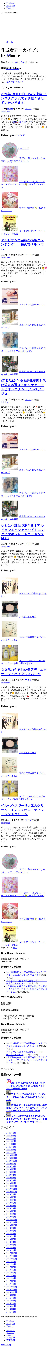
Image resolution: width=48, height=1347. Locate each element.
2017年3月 (11, 1278)
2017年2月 (11, 1281)
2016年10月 (11, 1292)
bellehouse (5, 111)
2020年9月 (11, 1164)
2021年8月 (11, 1133)
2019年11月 (11, 1189)
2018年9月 (11, 1228)
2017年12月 (11, 1253)
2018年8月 (11, 1231)
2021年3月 (11, 1147)
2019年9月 (11, 1194)
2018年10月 (11, 1225)
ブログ (28, 108)
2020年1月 (11, 1183)
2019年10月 (11, 1191)
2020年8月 (11, 1166)
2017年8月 (11, 1264)
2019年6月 (11, 1203)
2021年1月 (11, 1152)
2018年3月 (11, 1245)
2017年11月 (11, 1256)
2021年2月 (11, 1150)
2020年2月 (11, 1180)
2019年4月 (11, 1208)
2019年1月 (11, 1217)
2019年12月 (11, 1186)
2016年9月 (11, 1295)
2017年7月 (11, 1267)
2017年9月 (11, 1261)
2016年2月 (11, 1312)
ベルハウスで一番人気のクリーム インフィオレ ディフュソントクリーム (22, 810)
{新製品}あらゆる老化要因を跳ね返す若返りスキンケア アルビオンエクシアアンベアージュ (26, 989)
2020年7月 (11, 1169)
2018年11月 (11, 1222)
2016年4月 (11, 1309)
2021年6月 (11, 1138)
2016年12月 (11, 1287)
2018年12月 (11, 1219)
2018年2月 (11, 1247)
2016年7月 (11, 1301)
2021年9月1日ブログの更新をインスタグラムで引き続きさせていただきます (24, 98)
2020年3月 (11, 1178)
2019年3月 (11, 1211)
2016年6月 (11, 1303)
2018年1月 (11, 1250)
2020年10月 (11, 1161)
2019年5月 (11, 1205)
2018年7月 (11, 1233)
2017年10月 (11, 1259)
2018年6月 (11, 1236)
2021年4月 (11, 1144)
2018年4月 (11, 1242)
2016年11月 (11, 1289)
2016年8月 (11, 1298)
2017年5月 (11, 1273)
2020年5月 (11, 1172)
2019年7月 (11, 1200)
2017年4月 (11, 1275)
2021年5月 (11, 1141)
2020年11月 (11, 1158)
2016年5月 (11, 1306)
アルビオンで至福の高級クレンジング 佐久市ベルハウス (22, 244)
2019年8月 (11, 1197)
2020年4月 (11, 1175)
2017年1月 (11, 1284)
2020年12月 (11, 1155)
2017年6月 (11, 1270)
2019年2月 (11, 1214)
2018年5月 (11, 1239)
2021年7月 (11, 1136)
